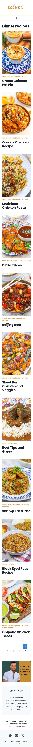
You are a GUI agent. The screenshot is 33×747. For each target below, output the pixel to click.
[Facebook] (10, 736)
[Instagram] (16, 736)
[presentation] (16, 52)
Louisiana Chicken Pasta (14, 205)
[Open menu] (16, 17)
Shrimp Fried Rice (16, 511)
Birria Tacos (12, 265)
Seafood (5, 507)
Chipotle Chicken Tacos (16, 634)
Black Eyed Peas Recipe (15, 570)
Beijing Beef (11, 324)
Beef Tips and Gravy (13, 449)
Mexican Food (25, 261)
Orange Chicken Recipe (15, 144)
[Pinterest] (23, 736)
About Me (23, 721)
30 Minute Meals (8, 318)
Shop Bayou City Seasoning (16, 723)
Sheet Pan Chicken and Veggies (12, 386)
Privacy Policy (21, 726)
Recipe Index (11, 721)
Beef (4, 261)
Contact (9, 726)
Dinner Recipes (22, 76)
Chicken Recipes (8, 76)
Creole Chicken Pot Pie (14, 83)
